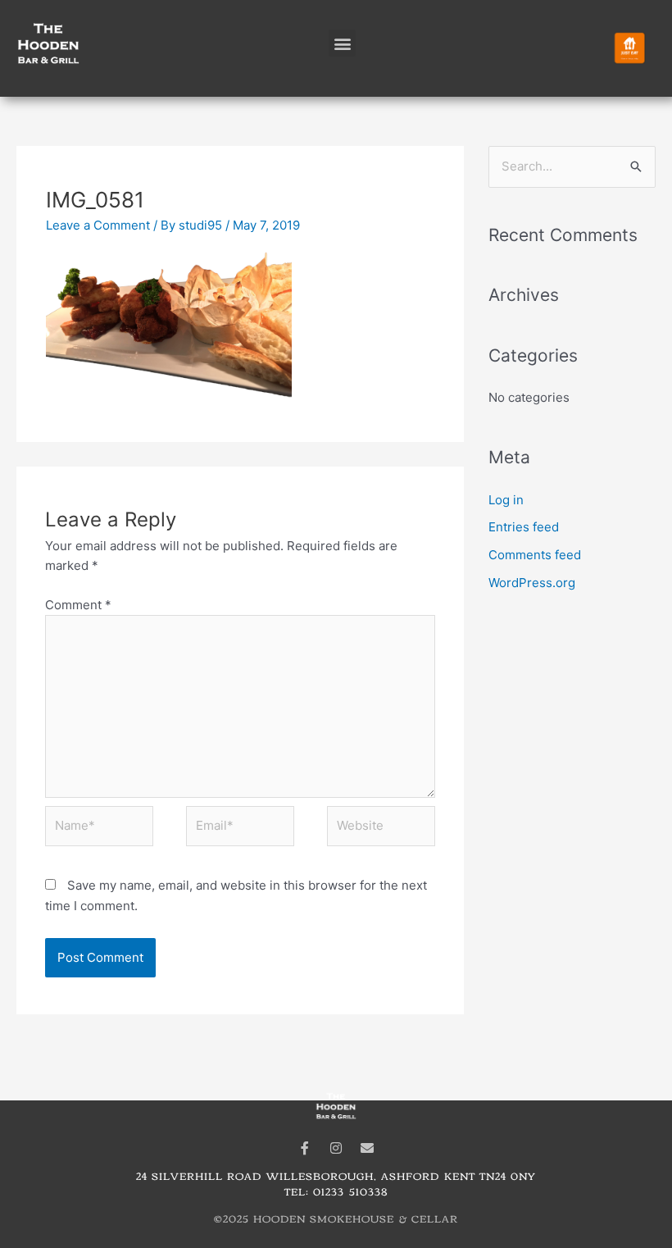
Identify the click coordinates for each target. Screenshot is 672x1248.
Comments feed (534, 555)
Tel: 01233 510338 (336, 1191)
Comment (78, 605)
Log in (506, 500)
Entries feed (523, 527)
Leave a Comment (98, 225)
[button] (342, 43)
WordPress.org (531, 582)
